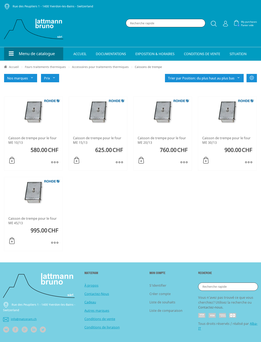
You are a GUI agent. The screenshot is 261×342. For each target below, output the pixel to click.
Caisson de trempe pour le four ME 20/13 (162, 140)
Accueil (79, 54)
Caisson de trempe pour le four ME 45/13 (32, 220)
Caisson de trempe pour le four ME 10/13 (32, 140)
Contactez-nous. (210, 307)
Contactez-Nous (96, 294)
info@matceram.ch (24, 319)
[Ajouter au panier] (11, 160)
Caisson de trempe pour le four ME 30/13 (226, 140)
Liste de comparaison (165, 310)
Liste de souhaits (162, 302)
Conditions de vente (202, 54)
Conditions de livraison (102, 327)
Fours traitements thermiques (45, 67)
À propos (91, 285)
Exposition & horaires (155, 54)
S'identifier (157, 285)
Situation (238, 54)
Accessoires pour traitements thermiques (100, 67)
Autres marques (96, 310)
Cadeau (90, 302)
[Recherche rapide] (214, 23)
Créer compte (160, 294)
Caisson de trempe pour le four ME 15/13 (97, 140)
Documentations (111, 54)
